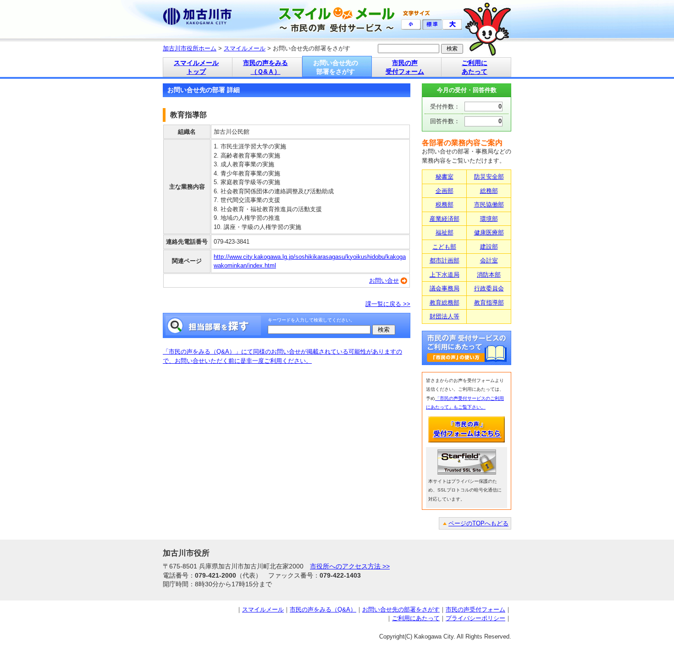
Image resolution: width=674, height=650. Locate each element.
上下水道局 (444, 274)
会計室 (489, 260)
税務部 (444, 204)
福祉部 (444, 232)
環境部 (489, 218)
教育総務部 (444, 302)
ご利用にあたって (416, 618)
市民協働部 (489, 204)
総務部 (489, 190)
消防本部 (489, 274)
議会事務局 (444, 288)
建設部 (489, 246)
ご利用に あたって (474, 67)
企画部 (444, 190)
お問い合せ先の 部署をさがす (335, 67)
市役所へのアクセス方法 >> (350, 566)
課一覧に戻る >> (387, 303)
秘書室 (444, 176)
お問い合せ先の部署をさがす (401, 609)
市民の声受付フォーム (475, 609)
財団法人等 (444, 316)
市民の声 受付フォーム (405, 67)
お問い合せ (384, 280)
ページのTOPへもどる (478, 523)
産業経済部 (444, 218)
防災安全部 (489, 176)
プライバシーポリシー (475, 618)
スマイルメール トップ (196, 67)
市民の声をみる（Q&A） (323, 609)
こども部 (444, 246)
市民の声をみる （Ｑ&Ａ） (265, 67)
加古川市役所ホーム (189, 48)
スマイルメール (244, 48)
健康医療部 (489, 232)
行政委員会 (489, 288)
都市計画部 (444, 260)
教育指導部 (489, 302)
